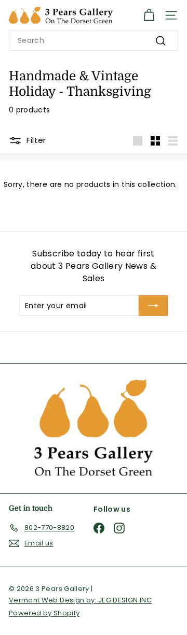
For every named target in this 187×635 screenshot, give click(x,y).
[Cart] (149, 15)
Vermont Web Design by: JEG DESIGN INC (80, 600)
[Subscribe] (153, 305)
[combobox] (93, 41)
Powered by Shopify (44, 613)
